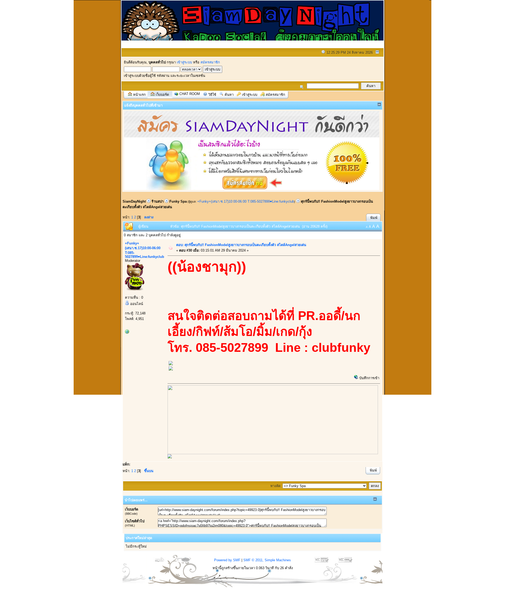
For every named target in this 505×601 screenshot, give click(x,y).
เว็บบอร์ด (162, 95)
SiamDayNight (134, 201)
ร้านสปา (158, 201)
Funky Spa (178, 201)
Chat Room (189, 94)
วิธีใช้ (212, 95)
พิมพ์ (373, 218)
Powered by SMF (227, 560)
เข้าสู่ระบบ (184, 62)
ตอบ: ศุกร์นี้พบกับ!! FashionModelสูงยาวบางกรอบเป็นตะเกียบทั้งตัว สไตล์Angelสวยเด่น (241, 245)
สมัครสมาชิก (210, 62)
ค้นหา (229, 95)
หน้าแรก (139, 95)
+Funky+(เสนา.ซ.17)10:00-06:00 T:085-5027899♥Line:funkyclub (245, 201)
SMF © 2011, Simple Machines (267, 560)
